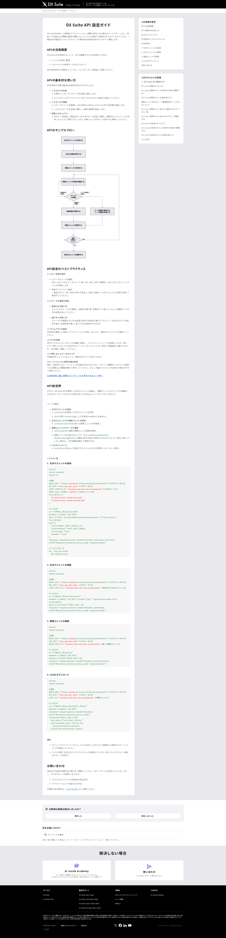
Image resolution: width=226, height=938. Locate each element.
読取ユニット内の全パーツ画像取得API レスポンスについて (160, 103)
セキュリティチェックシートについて (126, 895)
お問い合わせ (146, 65)
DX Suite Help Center (49, 11)
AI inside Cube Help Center (88, 899)
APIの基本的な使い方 (150, 30)
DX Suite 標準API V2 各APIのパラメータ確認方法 (160, 117)
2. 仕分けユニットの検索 (151, 52)
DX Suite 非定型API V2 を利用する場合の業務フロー (160, 129)
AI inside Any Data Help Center (90, 908)
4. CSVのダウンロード (150, 61)
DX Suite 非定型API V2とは (153, 123)
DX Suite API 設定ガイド (154, 81)
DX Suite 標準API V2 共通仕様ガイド (156, 97)
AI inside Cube (48, 899)
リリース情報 (119, 899)
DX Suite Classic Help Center (89, 903)
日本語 (46, 929)
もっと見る (145, 139)
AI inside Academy (157, 895)
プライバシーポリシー (50, 925)
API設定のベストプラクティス (153, 39)
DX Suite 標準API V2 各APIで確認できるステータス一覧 (161, 110)
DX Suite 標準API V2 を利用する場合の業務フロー (160, 91)
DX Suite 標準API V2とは (152, 86)
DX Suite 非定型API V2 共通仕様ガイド (157, 135)
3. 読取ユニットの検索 (150, 56)
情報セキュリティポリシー (69, 925)
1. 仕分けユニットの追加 (151, 48)
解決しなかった (147, 816)
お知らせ (118, 903)
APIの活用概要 (147, 26)
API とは (73, 11)
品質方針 (84, 925)
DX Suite (46, 895)
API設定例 (145, 43)
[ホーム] (61, 4)
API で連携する (63, 11)
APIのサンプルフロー (149, 35)
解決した (78, 816)
